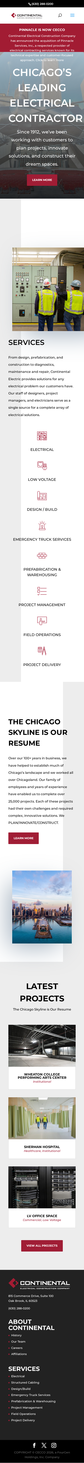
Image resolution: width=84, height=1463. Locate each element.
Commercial (32, 1220)
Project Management (42, 605)
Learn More (42, 180)
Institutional (42, 1081)
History (16, 1335)
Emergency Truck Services (42, 539)
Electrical (42, 449)
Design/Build (21, 1389)
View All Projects (42, 1245)
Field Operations (42, 635)
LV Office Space (42, 1216)
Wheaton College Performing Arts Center (42, 1076)
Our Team (18, 1341)
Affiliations (19, 1354)
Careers (16, 1348)
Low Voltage (42, 479)
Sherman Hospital (42, 1147)
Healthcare (32, 1151)
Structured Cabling (25, 1382)
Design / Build (42, 509)
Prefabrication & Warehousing (33, 1401)
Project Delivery (42, 665)
